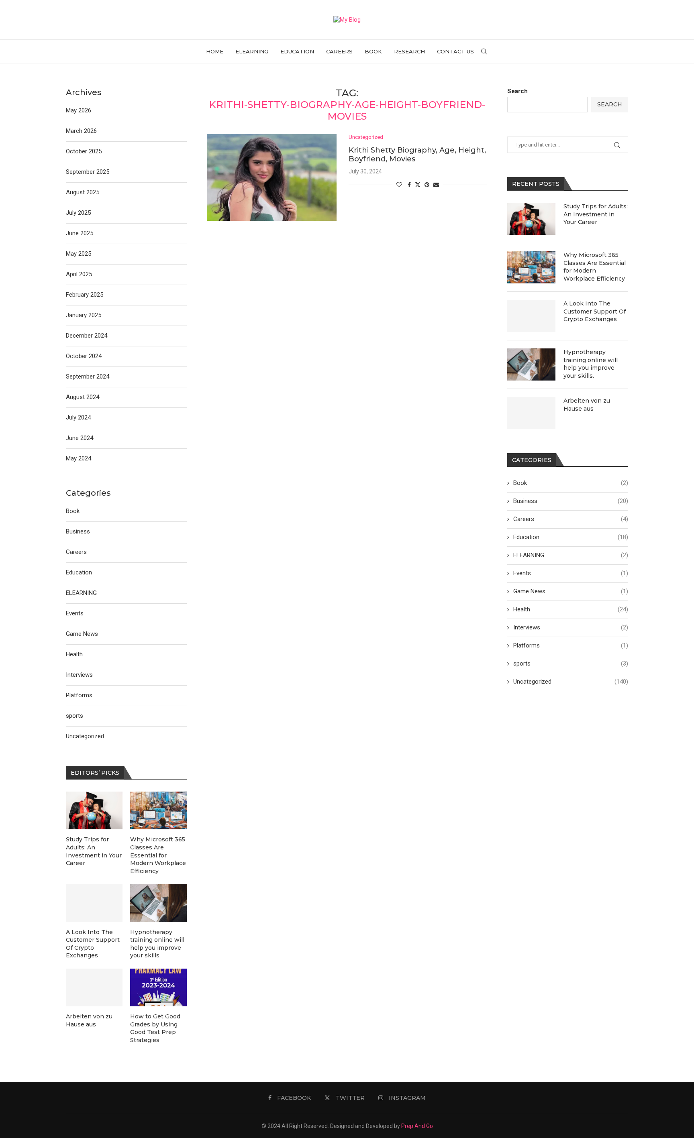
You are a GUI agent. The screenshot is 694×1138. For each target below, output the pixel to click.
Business (570, 501)
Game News (570, 591)
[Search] (484, 51)
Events (570, 573)
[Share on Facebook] (409, 184)
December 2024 (86, 335)
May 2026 (78, 110)
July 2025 (78, 212)
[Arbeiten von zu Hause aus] (531, 413)
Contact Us (455, 51)
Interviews (570, 627)
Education (297, 51)
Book (373, 51)
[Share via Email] (436, 184)
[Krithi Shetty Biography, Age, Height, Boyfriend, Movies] (272, 177)
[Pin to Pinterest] (427, 184)
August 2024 (82, 397)
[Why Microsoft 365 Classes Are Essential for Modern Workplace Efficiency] (531, 267)
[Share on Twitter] (417, 184)
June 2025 (79, 233)
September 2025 (87, 171)
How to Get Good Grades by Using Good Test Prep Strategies (155, 1028)
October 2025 (84, 151)
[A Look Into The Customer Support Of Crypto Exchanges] (531, 316)
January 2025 (83, 315)
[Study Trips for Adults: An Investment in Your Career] (531, 219)
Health (570, 609)
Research (409, 51)
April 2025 (79, 274)
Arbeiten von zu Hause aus (586, 404)
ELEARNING (251, 51)
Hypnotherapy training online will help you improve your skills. (590, 363)
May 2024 (78, 458)
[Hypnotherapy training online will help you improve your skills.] (531, 364)
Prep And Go (417, 1126)
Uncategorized (570, 681)
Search (517, 91)
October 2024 (84, 356)
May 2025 (78, 253)
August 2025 (82, 192)
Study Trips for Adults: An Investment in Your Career (595, 214)
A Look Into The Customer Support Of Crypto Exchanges (594, 311)
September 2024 (87, 376)
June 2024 (79, 438)
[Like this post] (399, 184)
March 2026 (81, 130)
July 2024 (78, 417)
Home (214, 51)
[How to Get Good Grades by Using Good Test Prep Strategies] (158, 987)
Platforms (570, 645)
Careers (339, 51)
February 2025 (84, 294)
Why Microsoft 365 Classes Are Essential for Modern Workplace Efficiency (594, 266)
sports (570, 663)
